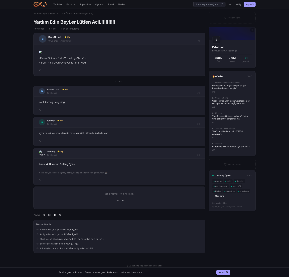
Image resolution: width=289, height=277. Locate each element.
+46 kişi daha (218, 196)
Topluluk (57, 4)
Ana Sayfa (42, 13)
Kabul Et (223, 272)
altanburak (244, 191)
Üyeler (121, 4)
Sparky (51, 120)
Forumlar (70, 4)
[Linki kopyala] (60, 215)
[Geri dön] (34, 13)
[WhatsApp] (50, 215)
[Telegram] (55, 215)
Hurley (218, 191)
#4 (198, 155)
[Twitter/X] (44, 215)
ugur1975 (237, 186)
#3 (198, 124)
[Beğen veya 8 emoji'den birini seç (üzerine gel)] (40, 70)
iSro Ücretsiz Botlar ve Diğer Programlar (78, 13)
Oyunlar (99, 4)
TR (230, 4)
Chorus (218, 181)
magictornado (221, 186)
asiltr (229, 181)
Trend (111, 4)
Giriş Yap (119, 200)
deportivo (230, 191)
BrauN (52, 37)
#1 (199, 41)
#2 (198, 93)
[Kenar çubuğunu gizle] (252, 30)
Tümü (249, 76)
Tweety (51, 151)
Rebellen (240, 181)
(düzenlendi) (65, 41)
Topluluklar (85, 4)
